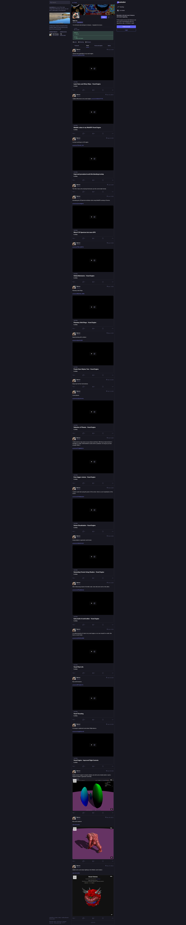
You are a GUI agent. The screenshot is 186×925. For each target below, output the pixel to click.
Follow (104, 17)
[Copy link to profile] (108, 17)
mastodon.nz (80, 22)
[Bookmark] (103, 90)
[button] (93, 72)
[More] (113, 90)
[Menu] (112, 17)
